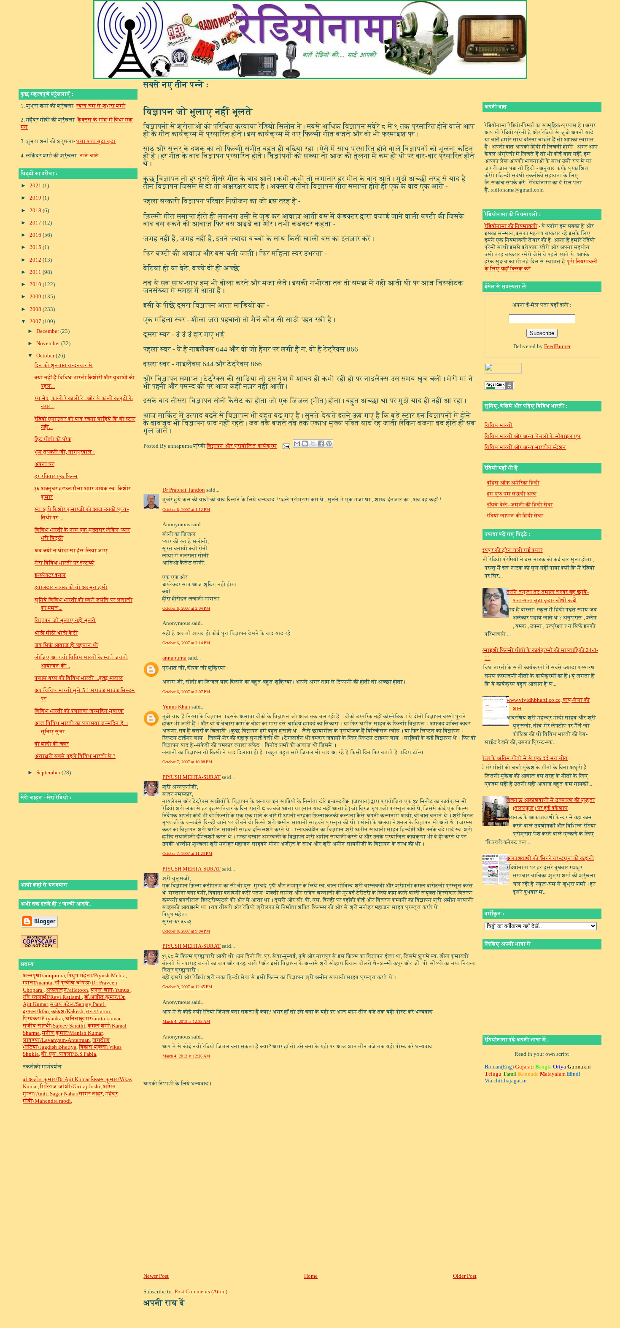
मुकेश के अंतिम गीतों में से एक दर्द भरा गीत (523, 758)
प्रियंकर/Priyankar (43, 1018)
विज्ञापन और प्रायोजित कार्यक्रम (242, 446)
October (46, 355)
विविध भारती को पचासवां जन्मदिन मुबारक (79, 711)
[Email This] (297, 443)
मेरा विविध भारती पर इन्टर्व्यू (64, 563)
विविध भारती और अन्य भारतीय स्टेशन (525, 447)
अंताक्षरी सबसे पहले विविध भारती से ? (75, 756)
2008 (36, 309)
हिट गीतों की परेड (53, 439)
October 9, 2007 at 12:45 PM (187, 987)
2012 (36, 260)
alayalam (553, 1074)
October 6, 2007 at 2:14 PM (186, 643)
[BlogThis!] (305, 443)
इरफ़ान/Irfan (36, 1011)
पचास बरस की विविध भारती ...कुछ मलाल (79, 678)
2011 (36, 272)
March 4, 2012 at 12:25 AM (186, 1021)
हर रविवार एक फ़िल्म (56, 476)
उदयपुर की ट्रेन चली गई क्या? (510, 550)
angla (543, 1066)
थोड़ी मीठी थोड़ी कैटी (56, 633)
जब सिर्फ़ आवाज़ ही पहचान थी (66, 645)
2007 (36, 321)
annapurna (174, 658)
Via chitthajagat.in (506, 1080)
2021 (36, 185)
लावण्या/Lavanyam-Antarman (56, 1040)
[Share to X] (313, 443)
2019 (36, 198)
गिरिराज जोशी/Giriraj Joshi (70, 1086)
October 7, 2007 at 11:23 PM (187, 853)
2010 (36, 284)
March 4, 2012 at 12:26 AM (186, 1056)
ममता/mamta (37, 982)
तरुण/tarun (98, 1011)
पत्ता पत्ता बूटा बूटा (96, 141)
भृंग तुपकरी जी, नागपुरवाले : (65, 452)
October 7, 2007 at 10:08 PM (187, 762)
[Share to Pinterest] (329, 443)
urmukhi (579, 1066)
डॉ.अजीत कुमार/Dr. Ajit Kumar (56, 1079)
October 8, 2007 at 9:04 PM (186, 931)
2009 (36, 296)
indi (573, 1074)
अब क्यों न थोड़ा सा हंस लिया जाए (71, 550)
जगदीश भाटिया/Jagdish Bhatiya (66, 1043)
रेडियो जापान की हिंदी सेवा (515, 507)
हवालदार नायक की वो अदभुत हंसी (71, 587)
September (49, 772)
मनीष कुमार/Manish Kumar (72, 1033)
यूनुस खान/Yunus (110, 990)
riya (559, 1066)
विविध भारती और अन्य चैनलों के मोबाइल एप (533, 436)
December (48, 331)
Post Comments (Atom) (201, 1291)
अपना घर (44, 464)
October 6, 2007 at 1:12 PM (186, 509)
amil (510, 1074)
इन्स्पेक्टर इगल (50, 575)
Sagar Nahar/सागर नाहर (76, 1093)
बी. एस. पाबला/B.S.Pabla (68, 1054)
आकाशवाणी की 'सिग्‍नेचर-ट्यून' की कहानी (550, 858)
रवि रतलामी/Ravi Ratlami (52, 997)
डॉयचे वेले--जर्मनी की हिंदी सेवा (520, 496)
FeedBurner (557, 346)
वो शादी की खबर (52, 744)
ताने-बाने (89, 155)
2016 (36, 235)
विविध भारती (499, 425)
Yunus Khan (176, 706)
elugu (493, 1074)
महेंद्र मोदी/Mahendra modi (70, 1097)
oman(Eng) (499, 1066)
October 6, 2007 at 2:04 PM (186, 608)
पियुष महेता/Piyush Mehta (96, 975)
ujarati (524, 1066)
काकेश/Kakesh (67, 1011)
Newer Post (156, 1276)
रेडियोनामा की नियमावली (511, 226)
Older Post (465, 1276)
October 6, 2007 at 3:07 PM (186, 692)
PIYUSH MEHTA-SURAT (191, 777)
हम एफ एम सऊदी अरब (511, 485)
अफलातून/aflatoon (67, 990)
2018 (36, 210)
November (48, 343)
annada (528, 1074)
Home (311, 1276)
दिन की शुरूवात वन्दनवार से (64, 365)
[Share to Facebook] (321, 443)
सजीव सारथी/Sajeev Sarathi (54, 1025)
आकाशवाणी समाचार (508, 518)
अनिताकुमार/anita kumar (92, 1018)
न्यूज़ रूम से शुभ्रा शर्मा (100, 106)
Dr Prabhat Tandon (183, 490)
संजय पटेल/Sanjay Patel (77, 1004)
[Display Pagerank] (499, 388)
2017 (36, 222)
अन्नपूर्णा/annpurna (44, 975)
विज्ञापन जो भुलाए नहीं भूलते (65, 620)
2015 (36, 247)
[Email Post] (285, 446)
